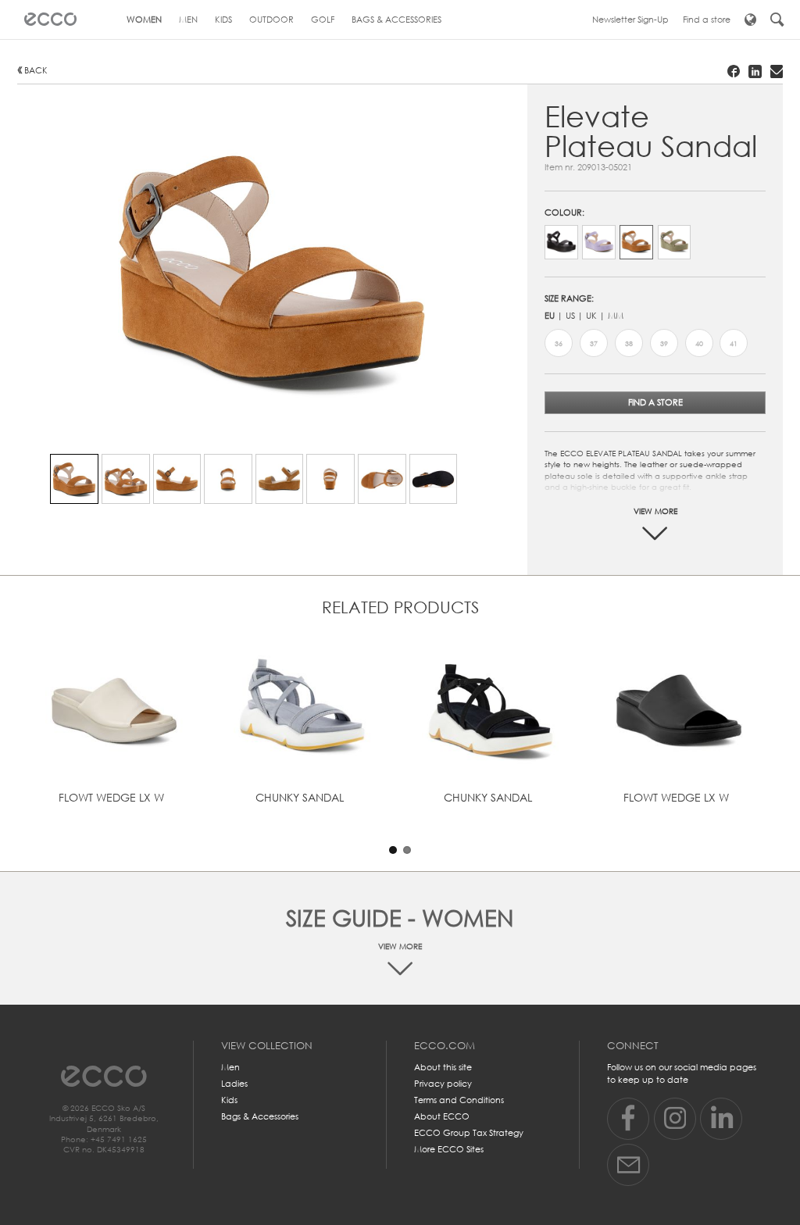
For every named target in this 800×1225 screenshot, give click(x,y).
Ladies (234, 1083)
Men (230, 1067)
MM (615, 315)
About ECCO (442, 1116)
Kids (229, 1100)
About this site (443, 1067)
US (570, 315)
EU (550, 315)
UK (591, 315)
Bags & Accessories (259, 1116)
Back (36, 70)
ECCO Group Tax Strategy (468, 1133)
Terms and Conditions (459, 1100)
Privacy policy (443, 1083)
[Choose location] (750, 19)
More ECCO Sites (449, 1149)
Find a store (655, 402)
